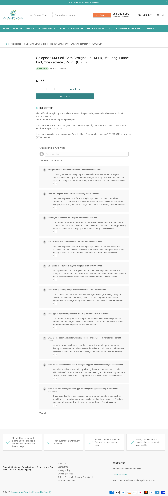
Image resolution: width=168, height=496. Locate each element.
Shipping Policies (65, 474)
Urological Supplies (71, 28)
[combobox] (82, 15)
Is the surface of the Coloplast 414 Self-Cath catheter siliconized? (75, 242)
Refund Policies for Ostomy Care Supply (76, 477)
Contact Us (63, 467)
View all (42, 413)
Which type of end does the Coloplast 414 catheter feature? (72, 218)
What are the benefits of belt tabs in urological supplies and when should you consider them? (86, 365)
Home (6, 28)
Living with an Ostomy (127, 28)
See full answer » (118, 181)
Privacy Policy (64, 470)
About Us (62, 463)
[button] (53, 183)
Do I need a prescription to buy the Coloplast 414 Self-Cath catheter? (76, 266)
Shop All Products (98, 28)
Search (103, 15)
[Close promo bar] (166, 1)
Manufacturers (22, 28)
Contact (149, 28)
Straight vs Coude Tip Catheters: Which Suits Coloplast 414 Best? (74, 170)
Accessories (45, 28)
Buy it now (64, 96)
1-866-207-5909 (120, 474)
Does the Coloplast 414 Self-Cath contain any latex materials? (73, 194)
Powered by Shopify (42, 492)
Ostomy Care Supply (21, 492)
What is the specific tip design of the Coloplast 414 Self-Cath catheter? (77, 290)
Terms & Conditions (66, 480)
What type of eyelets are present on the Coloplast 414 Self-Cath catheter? (78, 314)
